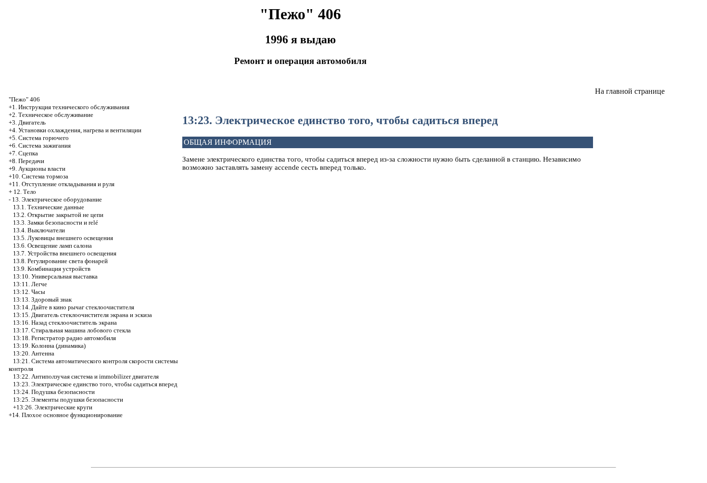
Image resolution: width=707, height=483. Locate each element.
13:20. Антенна (33, 353)
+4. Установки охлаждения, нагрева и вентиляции (75, 130)
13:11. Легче (30, 284)
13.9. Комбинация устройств (51, 268)
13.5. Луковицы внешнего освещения (63, 238)
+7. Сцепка (23, 153)
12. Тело (24, 191)
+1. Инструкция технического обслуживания (69, 107)
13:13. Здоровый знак (42, 299)
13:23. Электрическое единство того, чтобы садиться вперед (95, 384)
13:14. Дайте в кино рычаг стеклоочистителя (73, 307)
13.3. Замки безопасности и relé (55, 222)
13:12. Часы (29, 291)
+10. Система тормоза (38, 176)
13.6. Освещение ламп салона (52, 245)
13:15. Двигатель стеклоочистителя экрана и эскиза (82, 314)
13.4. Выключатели (39, 230)
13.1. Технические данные (48, 207)
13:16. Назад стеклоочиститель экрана (65, 322)
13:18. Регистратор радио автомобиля (64, 338)
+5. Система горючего (39, 137)
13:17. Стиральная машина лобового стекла (72, 330)
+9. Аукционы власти (37, 168)
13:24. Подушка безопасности (54, 391)
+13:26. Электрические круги (52, 407)
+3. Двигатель (27, 122)
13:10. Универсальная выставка (55, 276)
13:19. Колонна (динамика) (49, 345)
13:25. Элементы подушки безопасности (68, 399)
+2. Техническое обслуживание (51, 114)
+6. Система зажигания (40, 145)
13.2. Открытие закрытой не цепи (58, 214)
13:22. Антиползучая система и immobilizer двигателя (86, 376)
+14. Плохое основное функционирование (66, 415)
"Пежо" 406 (24, 99)
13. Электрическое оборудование (57, 199)
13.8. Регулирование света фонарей (60, 261)
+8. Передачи (26, 161)
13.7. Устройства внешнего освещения (64, 253)
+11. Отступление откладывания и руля (61, 184)
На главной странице (630, 91)
